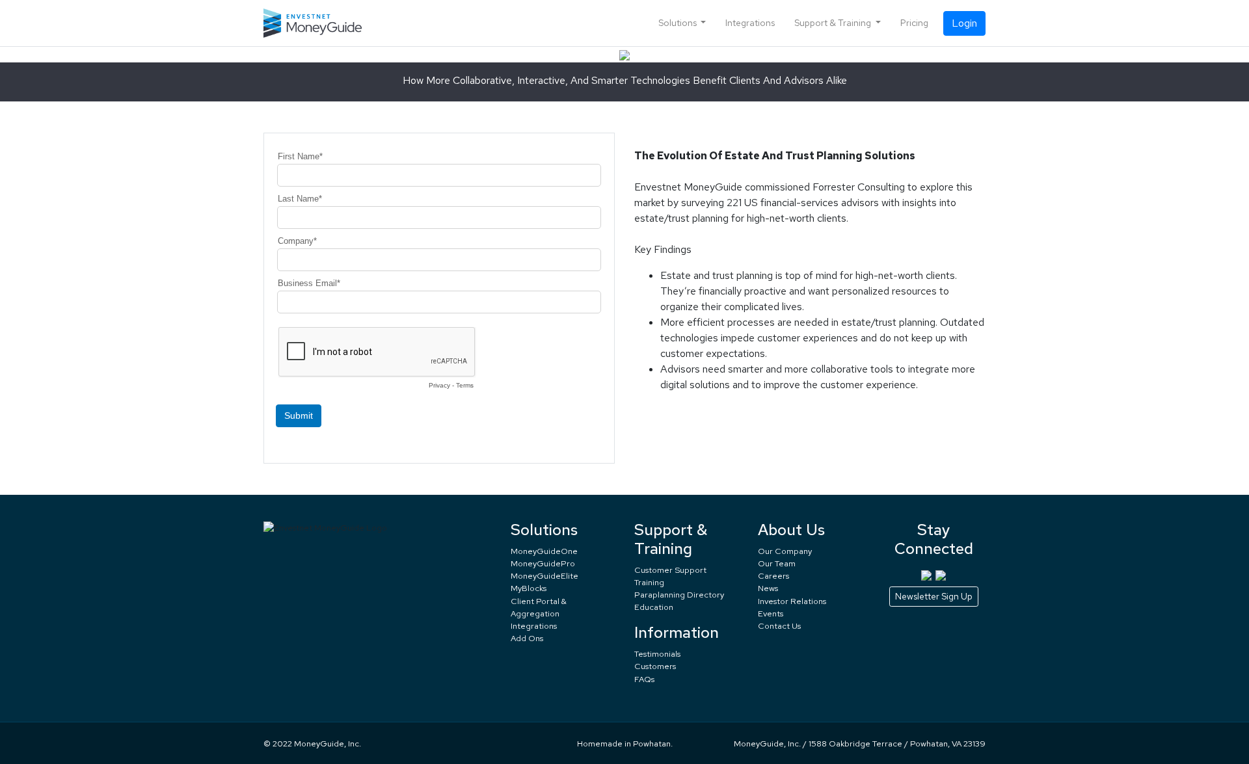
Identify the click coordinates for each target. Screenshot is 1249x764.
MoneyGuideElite (544, 575)
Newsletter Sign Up (934, 596)
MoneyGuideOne (544, 551)
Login (964, 23)
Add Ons (527, 638)
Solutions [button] (678, 23)
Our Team (777, 563)
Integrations (750, 23)
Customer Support (670, 569)
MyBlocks (528, 588)
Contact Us (779, 625)
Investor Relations (792, 601)
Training (649, 582)
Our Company (785, 551)
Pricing (914, 23)
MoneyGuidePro (543, 563)
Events (770, 613)
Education (653, 607)
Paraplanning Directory (679, 594)
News (768, 588)
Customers (655, 666)
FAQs (644, 679)
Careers (773, 575)
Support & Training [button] (833, 23)
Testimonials (657, 653)
